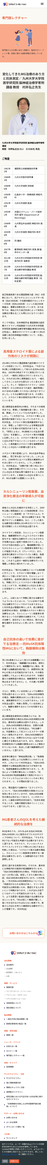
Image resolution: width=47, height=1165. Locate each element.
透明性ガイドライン (14, 1092)
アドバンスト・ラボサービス (16, 995)
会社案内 (10, 964)
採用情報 (10, 1066)
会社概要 (9, 968)
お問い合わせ (11, 1117)
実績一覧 (10, 1035)
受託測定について (13, 1007)
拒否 (5, 1161)
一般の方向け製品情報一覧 (17, 1019)
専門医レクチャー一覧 (15, 1055)
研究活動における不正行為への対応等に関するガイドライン (24, 1097)
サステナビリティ (13, 1078)
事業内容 (10, 987)
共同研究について (13, 1003)
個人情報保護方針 (13, 1082)
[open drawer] (42, 4)
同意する (14, 1161)
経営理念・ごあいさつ (14, 972)
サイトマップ (11, 1138)
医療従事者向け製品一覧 (16, 1023)
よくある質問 (11, 1122)
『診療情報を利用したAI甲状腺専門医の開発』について (23, 1105)
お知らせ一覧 (11, 1046)
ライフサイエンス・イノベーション (18, 991)
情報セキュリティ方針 (15, 1087)
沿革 (7, 976)
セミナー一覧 (11, 1051)
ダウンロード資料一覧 (15, 1126)
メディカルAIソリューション (16, 999)
